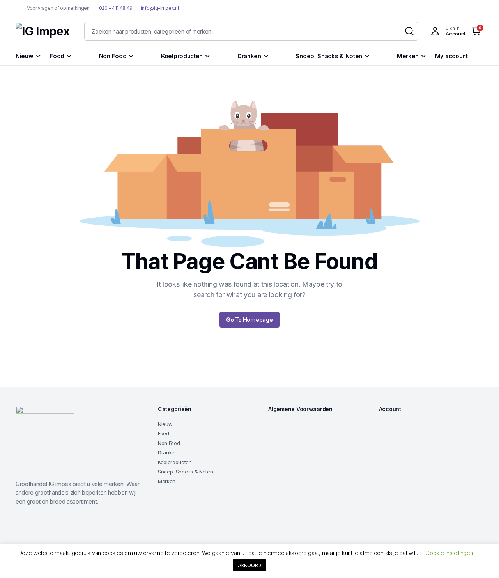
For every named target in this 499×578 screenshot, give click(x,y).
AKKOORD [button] (249, 565)
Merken (166, 481)
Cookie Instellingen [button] (449, 553)
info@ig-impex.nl (160, 8)
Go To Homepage (249, 319)
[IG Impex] (42, 31)
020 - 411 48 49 (115, 8)
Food (163, 433)
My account (451, 56)
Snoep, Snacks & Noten (185, 471)
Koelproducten (175, 462)
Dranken (168, 452)
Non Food (169, 443)
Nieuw (165, 424)
